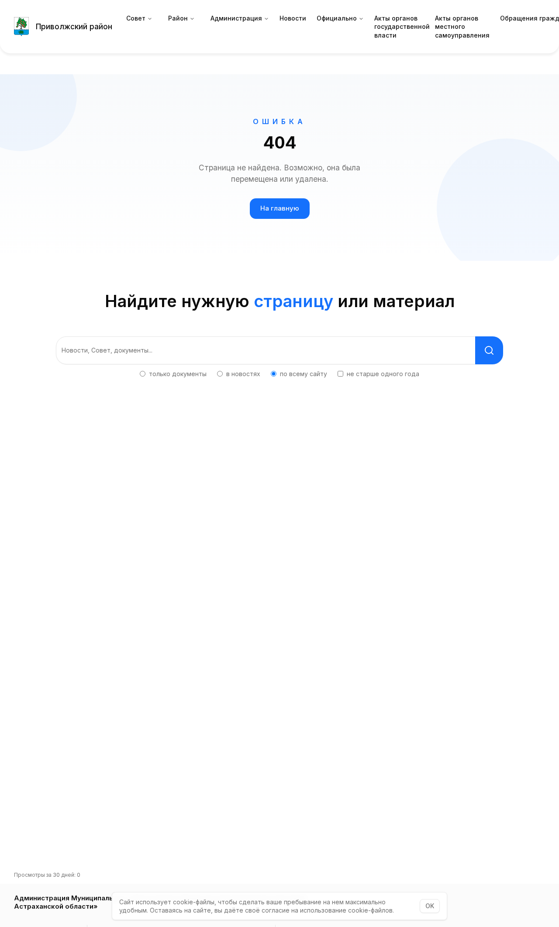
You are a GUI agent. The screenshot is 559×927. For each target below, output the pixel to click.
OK (429, 906)
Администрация (236, 18)
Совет (135, 18)
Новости (293, 18)
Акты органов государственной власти (402, 26)
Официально (337, 18)
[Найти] (489, 350)
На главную (279, 208)
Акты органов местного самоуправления (462, 26)
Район (178, 18)
